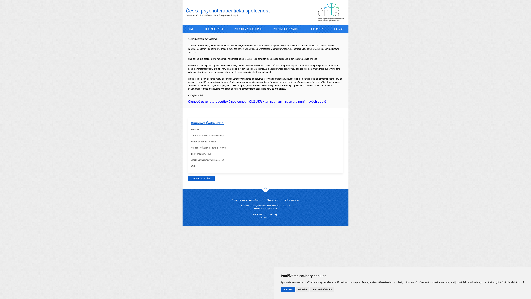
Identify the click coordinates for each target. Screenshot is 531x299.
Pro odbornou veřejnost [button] (287, 29)
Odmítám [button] (302, 289)
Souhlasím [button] (288, 289)
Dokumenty (317, 29)
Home (190, 29)
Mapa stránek (273, 200)
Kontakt (338, 29)
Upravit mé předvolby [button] (322, 289)
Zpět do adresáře (201, 179)
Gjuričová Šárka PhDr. (207, 123)
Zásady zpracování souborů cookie (247, 200)
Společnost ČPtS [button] (214, 29)
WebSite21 (265, 217)
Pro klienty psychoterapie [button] (248, 29)
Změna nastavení (291, 200)
